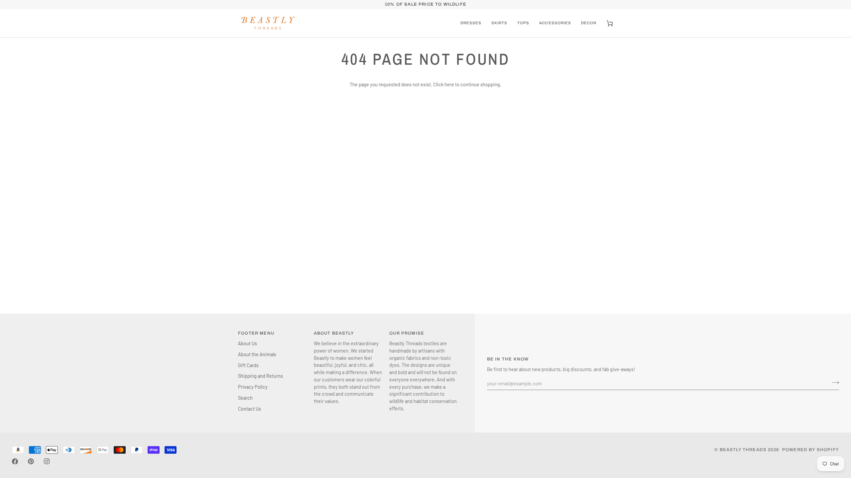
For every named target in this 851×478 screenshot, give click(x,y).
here (449, 84)
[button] (499, 23)
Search (245, 398)
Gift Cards (248, 365)
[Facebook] (15, 461)
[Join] (833, 382)
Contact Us (249, 409)
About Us (247, 343)
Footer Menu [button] (256, 333)
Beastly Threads (743, 449)
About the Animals (257, 354)
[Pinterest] (31, 461)
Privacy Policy (253, 387)
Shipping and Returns (260, 376)
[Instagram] (47, 461)
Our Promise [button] (406, 333)
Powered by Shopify (810, 449)
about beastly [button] (334, 333)
